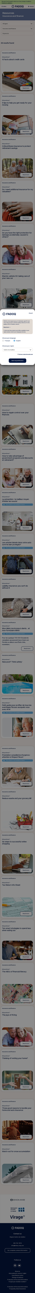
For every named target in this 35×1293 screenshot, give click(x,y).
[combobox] (17, 350)
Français (7, 341)
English (18, 341)
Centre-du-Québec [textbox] (9, 350)
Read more (6, 327)
